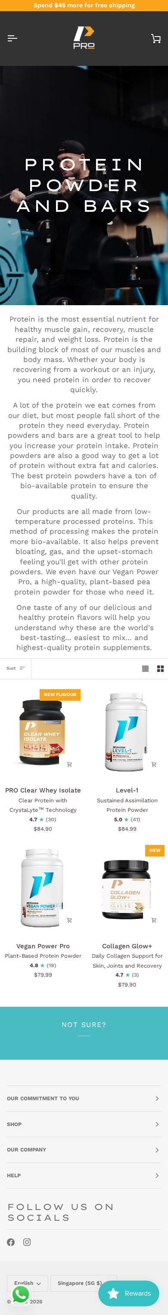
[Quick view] (70, 764)
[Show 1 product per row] (145, 669)
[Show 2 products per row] (160, 669)
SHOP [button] (14, 1124)
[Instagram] (27, 1242)
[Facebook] (11, 1242)
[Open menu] (20, 38)
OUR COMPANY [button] (26, 1150)
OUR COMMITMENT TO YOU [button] (43, 1098)
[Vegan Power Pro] (42, 888)
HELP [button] (14, 1176)
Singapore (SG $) (80, 1283)
